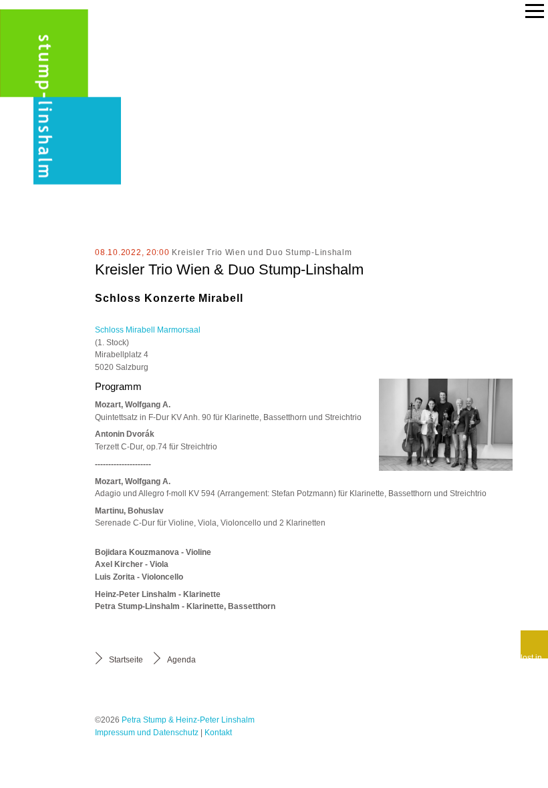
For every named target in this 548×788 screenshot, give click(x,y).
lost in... (534, 655)
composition (39, 265)
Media (45, 236)
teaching (37, 176)
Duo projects (39, 106)
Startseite (126, 659)
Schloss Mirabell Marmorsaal (147, 330)
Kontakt (218, 732)
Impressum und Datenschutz (146, 732)
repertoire (34, 206)
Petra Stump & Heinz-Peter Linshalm (188, 720)
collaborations (45, 147)
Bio (55, 39)
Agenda (181, 659)
